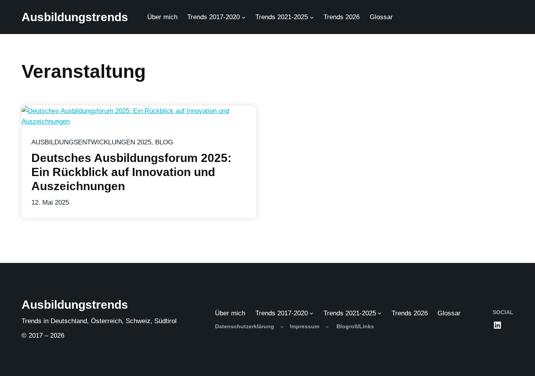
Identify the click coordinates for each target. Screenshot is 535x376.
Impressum (304, 326)
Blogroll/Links (354, 326)
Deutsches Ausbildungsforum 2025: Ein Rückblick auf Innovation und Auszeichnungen (131, 171)
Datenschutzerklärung (244, 326)
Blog (164, 142)
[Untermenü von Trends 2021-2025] (312, 17)
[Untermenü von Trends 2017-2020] (244, 17)
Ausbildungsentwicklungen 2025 (91, 142)
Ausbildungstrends (75, 17)
